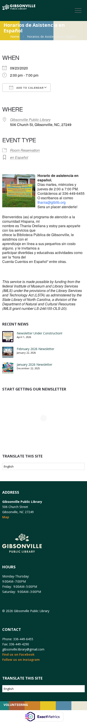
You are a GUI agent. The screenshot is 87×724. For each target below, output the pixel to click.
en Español (19, 157)
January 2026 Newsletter (34, 364)
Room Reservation (25, 150)
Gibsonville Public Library (30, 119)
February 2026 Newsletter (35, 349)
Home (14, 36)
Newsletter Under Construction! (39, 333)
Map (5, 517)
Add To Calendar (29, 87)
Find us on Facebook (18, 654)
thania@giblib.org (51, 202)
